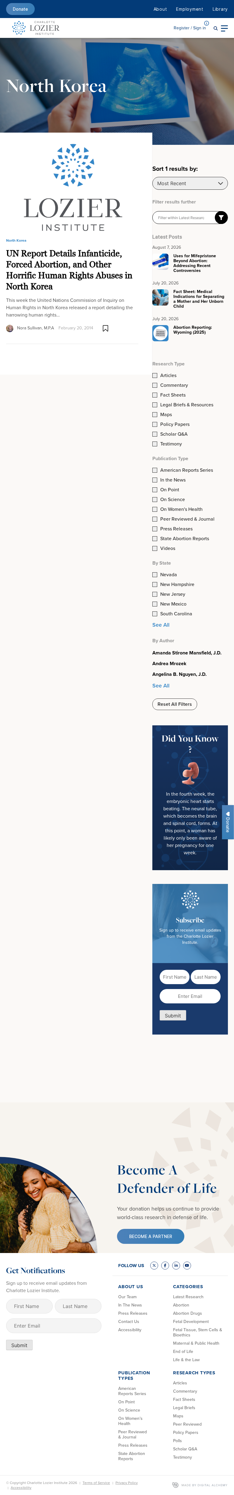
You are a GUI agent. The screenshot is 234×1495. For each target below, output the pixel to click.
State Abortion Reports (184, 538)
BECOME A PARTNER (150, 1236)
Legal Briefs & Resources (186, 404)
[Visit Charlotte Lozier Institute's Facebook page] (165, 1266)
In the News (173, 480)
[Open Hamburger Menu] (224, 28)
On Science (172, 499)
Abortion (181, 1305)
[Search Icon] (216, 27)
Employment (190, 9)
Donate (20, 9)
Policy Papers (175, 424)
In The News (130, 1305)
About (160, 9)
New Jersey (172, 594)
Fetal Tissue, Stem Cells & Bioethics (197, 1332)
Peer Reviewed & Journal (187, 519)
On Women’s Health (130, 1421)
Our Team (127, 1297)
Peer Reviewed (187, 1424)
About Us (130, 1286)
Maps (166, 414)
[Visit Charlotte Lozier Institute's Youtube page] (187, 1266)
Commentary (174, 385)
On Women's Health (181, 509)
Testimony (171, 444)
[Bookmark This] (105, 328)
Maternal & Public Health (196, 1343)
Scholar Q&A (174, 434)
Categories (188, 1286)
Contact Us (128, 1321)
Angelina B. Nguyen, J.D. (179, 674)
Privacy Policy (126, 1483)
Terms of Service (96, 1483)
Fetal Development (191, 1321)
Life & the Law (186, 1360)
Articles (168, 375)
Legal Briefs (184, 1408)
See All (160, 625)
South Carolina (176, 613)
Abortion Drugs (187, 1313)
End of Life (183, 1351)
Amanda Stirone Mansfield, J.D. (187, 653)
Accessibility (129, 1330)
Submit (173, 1016)
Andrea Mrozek (169, 664)
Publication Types (134, 1375)
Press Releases (176, 528)
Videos (167, 548)
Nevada (168, 574)
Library (220, 9)
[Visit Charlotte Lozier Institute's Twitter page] (154, 1266)
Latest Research (188, 1297)
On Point (169, 489)
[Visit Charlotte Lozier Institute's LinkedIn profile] (176, 1266)
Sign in (190, 28)
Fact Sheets (173, 395)
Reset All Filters (175, 704)
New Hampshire (177, 584)
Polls (177, 1441)
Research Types (194, 1372)
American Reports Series (186, 470)
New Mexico (173, 604)
